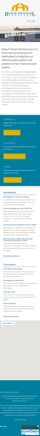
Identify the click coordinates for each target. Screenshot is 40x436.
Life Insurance (9, 303)
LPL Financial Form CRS (9, 392)
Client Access (20, 420)
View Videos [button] (11, 180)
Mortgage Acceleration (13, 280)
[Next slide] (37, 36)
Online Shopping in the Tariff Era (17, 208)
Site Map (3, 426)
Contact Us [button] (11, 133)
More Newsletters (11, 256)
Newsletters (9, 192)
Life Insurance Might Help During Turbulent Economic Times (17, 240)
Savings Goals (9, 292)
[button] (31, 21)
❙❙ (22, 39)
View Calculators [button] (13, 156)
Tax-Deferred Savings (12, 269)
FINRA (21, 401)
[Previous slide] (2, 36)
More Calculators (11, 316)
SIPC (25, 401)
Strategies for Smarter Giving (16, 197)
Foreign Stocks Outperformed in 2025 (19, 225)
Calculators (9, 264)
